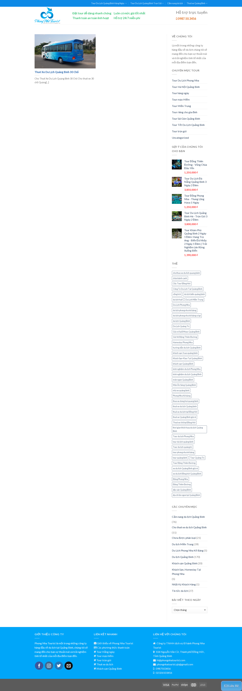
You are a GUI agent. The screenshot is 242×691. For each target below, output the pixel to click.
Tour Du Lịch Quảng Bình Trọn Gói (145, 3)
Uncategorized (180, 137)
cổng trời (177, 294)
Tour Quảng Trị (197, 457)
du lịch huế (178, 299)
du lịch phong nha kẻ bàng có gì (187, 315)
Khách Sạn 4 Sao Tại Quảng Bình (187, 358)
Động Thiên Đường (182, 484)
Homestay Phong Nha (183, 342)
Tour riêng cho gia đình (184, 112)
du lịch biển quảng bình (194, 294)
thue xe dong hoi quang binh (185, 401)
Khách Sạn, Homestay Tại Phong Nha (186, 571)
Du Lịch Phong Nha (181, 305)
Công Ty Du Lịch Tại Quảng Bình (187, 289)
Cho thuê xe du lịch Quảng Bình (189, 527)
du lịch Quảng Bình (181, 321)
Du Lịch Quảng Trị (181, 326)
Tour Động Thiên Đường (184, 463)
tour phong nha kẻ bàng (183, 452)
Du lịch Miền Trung (182, 544)
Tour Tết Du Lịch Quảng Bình (188, 124)
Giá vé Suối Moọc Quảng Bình (186, 331)
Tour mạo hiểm (104, 655)
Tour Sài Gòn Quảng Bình (186, 118)
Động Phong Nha (180, 479)
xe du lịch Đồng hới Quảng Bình (187, 473)
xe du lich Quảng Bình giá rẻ (185, 468)
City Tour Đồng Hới (181, 283)
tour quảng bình (180, 457)
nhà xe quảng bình (181, 390)
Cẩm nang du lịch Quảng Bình (188, 516)
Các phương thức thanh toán (113, 647)
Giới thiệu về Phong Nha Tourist (115, 643)
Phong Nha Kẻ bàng (181, 395)
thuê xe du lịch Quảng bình (185, 406)
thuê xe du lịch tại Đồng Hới (185, 411)
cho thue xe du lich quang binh (186, 273)
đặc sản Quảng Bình (182, 489)
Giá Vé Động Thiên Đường (185, 337)
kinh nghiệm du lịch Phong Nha (187, 369)
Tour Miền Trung (181, 105)
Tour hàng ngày (180, 93)
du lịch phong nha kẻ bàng (184, 310)
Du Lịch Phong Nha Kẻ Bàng (187, 550)
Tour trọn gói (179, 131)
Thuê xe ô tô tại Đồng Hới (184, 422)
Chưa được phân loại (184, 537)
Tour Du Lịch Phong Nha (185, 80)
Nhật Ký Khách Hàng (184, 584)
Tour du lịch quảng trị (182, 447)
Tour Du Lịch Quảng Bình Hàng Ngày (107, 3)
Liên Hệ (233, 686)
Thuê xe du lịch (104, 664)
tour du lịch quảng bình (183, 441)
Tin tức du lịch (180, 590)
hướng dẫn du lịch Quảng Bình (187, 347)
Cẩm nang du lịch (175, 3)
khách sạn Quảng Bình (183, 363)
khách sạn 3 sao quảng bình (185, 353)
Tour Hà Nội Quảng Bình (186, 86)
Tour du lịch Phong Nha (183, 436)
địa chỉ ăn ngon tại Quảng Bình (186, 495)
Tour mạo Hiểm (181, 99)
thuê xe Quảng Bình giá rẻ (184, 417)
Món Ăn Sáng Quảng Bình (184, 385)
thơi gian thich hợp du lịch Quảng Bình (188, 429)
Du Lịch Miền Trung (194, 299)
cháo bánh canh (180, 278)
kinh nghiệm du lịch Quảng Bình (187, 374)
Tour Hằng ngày (105, 651)
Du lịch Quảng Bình (182, 556)
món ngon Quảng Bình (183, 379)
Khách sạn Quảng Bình (184, 563)
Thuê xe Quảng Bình (196, 3)
